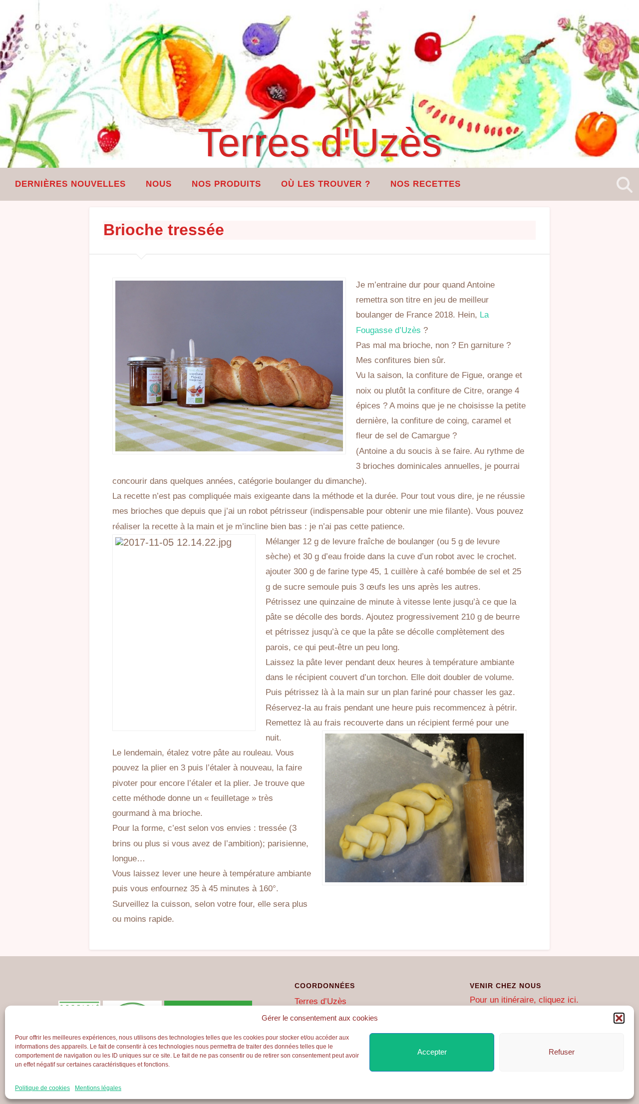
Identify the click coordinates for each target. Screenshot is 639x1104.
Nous (159, 184)
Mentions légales (98, 1088)
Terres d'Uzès (320, 142)
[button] (619, 1018)
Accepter (432, 1052)
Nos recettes (425, 184)
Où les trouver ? (325, 184)
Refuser (562, 1052)
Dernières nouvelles (70, 184)
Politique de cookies (42, 1088)
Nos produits (226, 184)
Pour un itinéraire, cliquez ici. (524, 1000)
